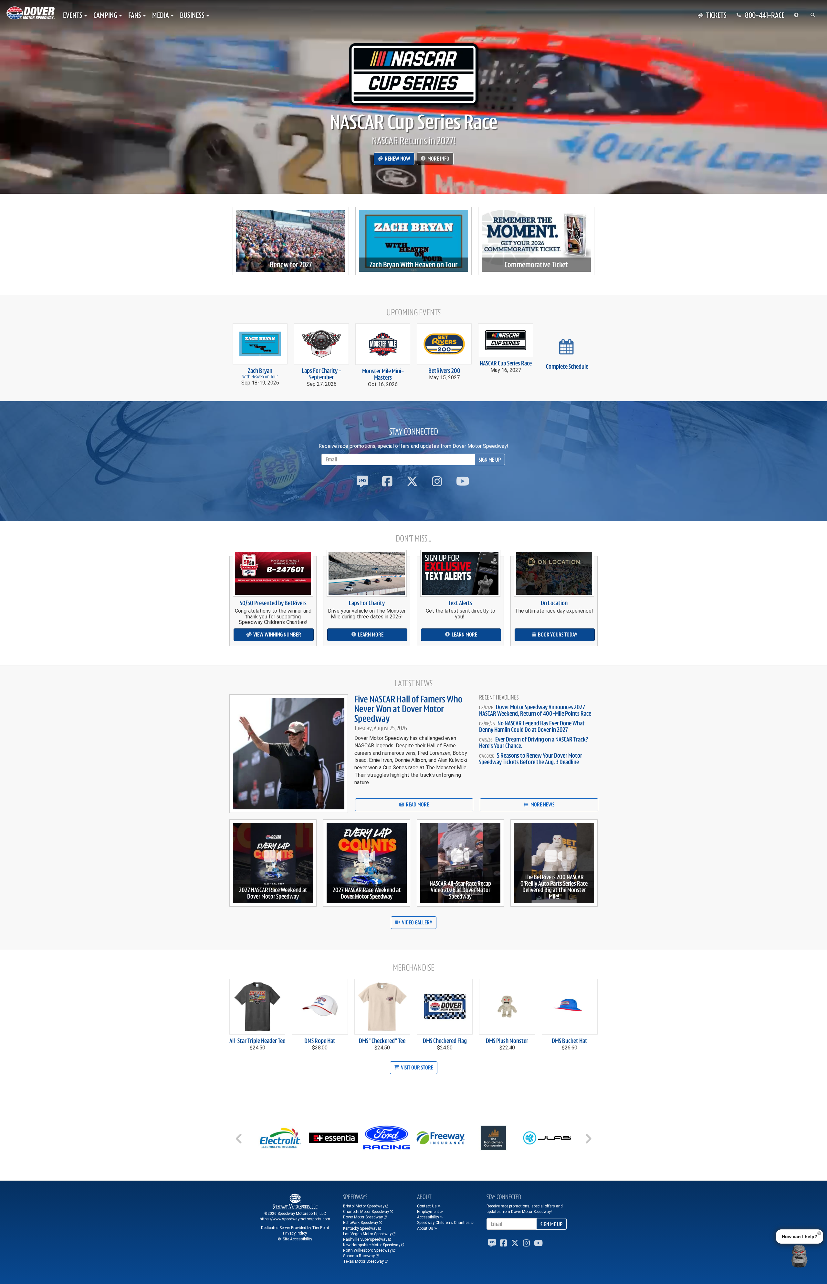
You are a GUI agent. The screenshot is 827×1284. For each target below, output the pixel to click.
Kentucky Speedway (360, 1228)
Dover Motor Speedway (363, 1217)
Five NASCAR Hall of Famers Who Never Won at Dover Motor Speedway (408, 709)
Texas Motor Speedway (363, 1261)
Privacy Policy (295, 1233)
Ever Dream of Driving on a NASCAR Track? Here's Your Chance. (533, 743)
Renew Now (397, 158)
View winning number (276, 634)
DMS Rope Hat (319, 1041)
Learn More (370, 634)
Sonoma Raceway (359, 1256)
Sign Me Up (490, 460)
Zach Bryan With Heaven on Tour (413, 264)
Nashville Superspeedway (365, 1239)
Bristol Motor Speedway (363, 1206)
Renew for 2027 (291, 264)
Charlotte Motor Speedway (366, 1211)
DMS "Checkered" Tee (382, 1041)
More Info (437, 158)
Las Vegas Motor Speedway (367, 1234)
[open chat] (799, 1256)
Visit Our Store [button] (416, 1067)
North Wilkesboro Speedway (367, 1250)
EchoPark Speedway (360, 1222)
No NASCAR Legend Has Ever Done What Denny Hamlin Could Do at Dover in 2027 (532, 726)
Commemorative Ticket (536, 264)
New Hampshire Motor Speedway (371, 1245)
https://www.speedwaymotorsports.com (295, 1219)
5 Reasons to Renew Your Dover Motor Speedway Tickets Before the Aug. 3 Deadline (530, 759)
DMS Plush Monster (507, 1041)
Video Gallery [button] (416, 922)
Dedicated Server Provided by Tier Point (295, 1228)
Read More (417, 804)
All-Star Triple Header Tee (257, 1041)
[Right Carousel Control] (588, 1141)
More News (541, 804)
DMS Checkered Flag (445, 1041)
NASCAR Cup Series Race (413, 122)
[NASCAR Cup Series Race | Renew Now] (413, 74)
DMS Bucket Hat (569, 1041)
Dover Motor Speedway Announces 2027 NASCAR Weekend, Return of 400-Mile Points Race (535, 710)
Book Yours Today (557, 634)
